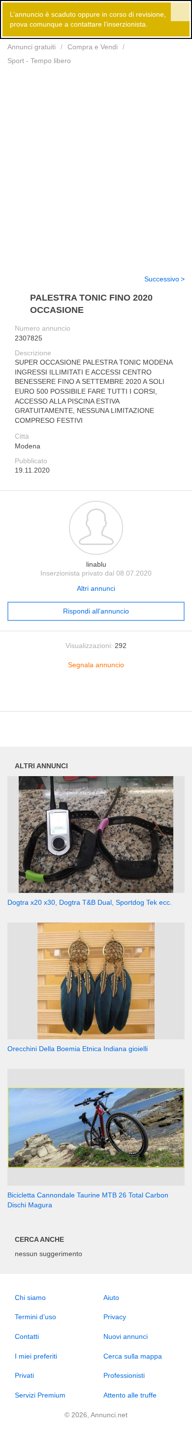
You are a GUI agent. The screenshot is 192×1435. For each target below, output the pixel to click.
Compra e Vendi (92, 47)
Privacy (114, 1317)
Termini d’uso (35, 1317)
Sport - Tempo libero (39, 61)
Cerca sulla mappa (132, 1356)
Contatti (27, 1336)
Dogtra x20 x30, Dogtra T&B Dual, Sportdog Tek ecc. (89, 902)
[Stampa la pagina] (96, 696)
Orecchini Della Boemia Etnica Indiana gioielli (77, 1049)
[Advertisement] (96, 164)
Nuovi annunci (125, 1336)
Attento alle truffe (130, 1395)
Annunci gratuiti (31, 47)
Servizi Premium (40, 1395)
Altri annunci (96, 588)
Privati (24, 1375)
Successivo (161, 279)
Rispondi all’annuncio (96, 611)
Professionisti (124, 1375)
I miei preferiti (36, 1356)
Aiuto (111, 1297)
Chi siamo (30, 1297)
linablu (96, 564)
